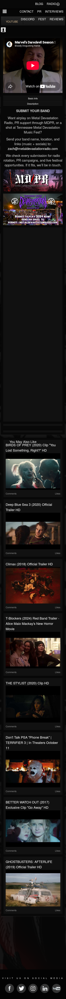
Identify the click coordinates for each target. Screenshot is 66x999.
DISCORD (28, 19)
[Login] (58, 4)
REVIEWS (56, 19)
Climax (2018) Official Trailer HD (29, 563)
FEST (42, 19)
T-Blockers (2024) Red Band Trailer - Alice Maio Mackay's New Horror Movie (32, 623)
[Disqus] (32, 277)
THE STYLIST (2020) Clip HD (27, 683)
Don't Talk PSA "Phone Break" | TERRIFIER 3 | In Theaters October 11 (32, 742)
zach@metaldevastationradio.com (33, 148)
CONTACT (27, 11)
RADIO (51, 4)
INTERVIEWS (54, 11)
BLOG (39, 4)
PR (39, 11)
